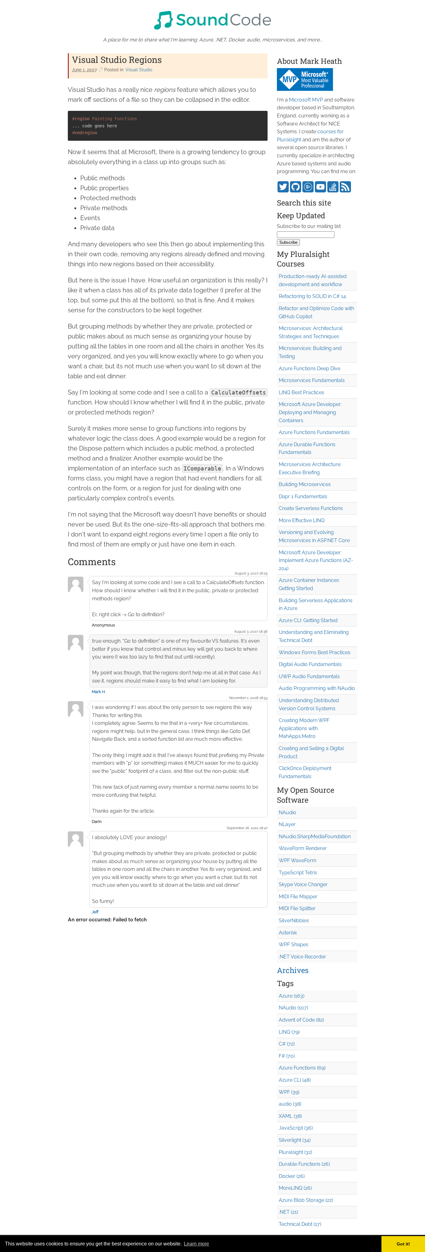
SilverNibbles (294, 921)
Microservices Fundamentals (312, 380)
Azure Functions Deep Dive (309, 368)
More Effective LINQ (302, 520)
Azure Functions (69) (302, 1068)
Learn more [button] (196, 1243)
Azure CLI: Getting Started (308, 620)
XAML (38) (290, 1116)
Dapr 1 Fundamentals (303, 496)
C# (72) (287, 1044)
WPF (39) (289, 1092)
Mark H (98, 691)
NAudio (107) (293, 1008)
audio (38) (290, 1104)
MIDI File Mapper (298, 897)
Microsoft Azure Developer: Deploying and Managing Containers (310, 412)
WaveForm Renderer (303, 848)
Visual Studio (138, 69)
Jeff (95, 911)
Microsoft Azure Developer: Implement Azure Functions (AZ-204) (316, 560)
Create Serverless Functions (311, 508)
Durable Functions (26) (304, 1164)
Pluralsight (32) (295, 1152)
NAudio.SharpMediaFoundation (315, 836)
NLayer (287, 824)
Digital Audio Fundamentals (310, 664)
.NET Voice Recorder (302, 957)
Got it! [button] (403, 1243)
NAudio (287, 812)
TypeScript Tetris (298, 873)
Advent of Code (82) (301, 1020)
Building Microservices (305, 484)
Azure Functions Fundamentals (314, 432)
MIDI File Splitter (297, 908)
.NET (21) (288, 1212)
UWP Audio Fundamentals (309, 676)
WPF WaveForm (297, 860)
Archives (293, 970)
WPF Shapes (293, 944)
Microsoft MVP (306, 100)
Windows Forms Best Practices (314, 652)
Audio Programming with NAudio (317, 688)
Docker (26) (292, 1176)
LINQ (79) (289, 1032)
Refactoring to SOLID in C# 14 (312, 296)
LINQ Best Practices (301, 392)
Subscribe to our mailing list (309, 226)
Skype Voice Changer (303, 884)
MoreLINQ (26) (295, 1188)
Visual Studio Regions (117, 59)
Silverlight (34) (295, 1140)
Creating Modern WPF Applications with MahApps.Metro (304, 728)
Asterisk (288, 933)
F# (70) (287, 1056)
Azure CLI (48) (295, 1080)
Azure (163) (291, 996)
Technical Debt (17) (300, 1224)
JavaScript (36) (296, 1128)
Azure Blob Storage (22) (306, 1200)
